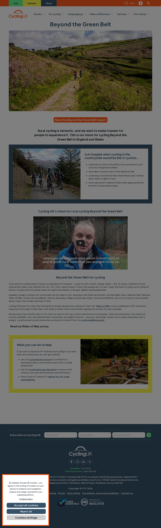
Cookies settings (26, 517)
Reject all (26, 511)
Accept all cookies (26, 505)
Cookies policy (26, 499)
